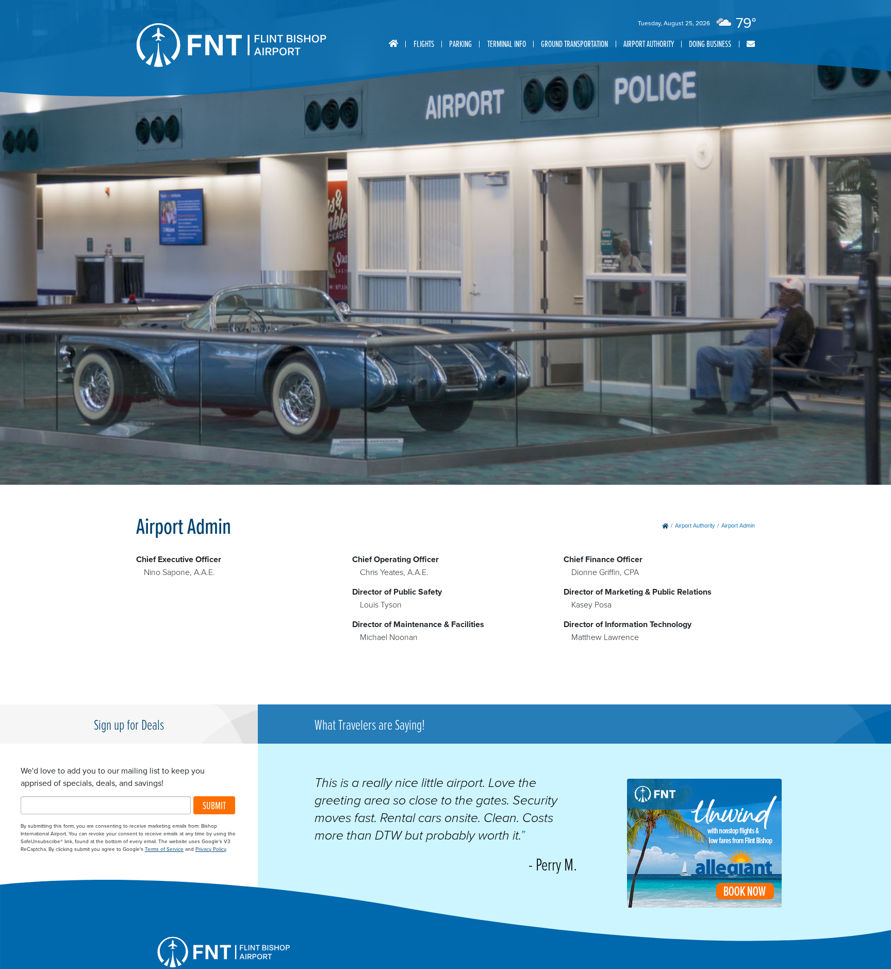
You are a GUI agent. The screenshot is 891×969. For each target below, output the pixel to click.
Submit (214, 805)
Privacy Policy (210, 848)
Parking (460, 44)
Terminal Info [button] (506, 44)
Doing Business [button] (710, 44)
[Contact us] (750, 44)
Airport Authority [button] (648, 44)
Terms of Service (164, 848)
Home (393, 44)
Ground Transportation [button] (574, 44)
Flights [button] (424, 44)
